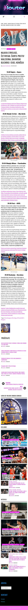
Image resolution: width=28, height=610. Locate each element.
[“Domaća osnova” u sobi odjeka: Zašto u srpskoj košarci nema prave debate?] (14, 438)
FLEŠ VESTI (12, 512)
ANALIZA (10, 489)
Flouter (3, 346)
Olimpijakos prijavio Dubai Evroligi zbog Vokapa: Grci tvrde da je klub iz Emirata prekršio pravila (13, 372)
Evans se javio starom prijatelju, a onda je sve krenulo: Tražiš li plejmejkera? (17, 568)
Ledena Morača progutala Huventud (14, 383)
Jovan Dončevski (6, 66)
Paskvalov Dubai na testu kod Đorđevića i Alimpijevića (11, 359)
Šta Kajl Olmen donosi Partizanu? (11, 459)
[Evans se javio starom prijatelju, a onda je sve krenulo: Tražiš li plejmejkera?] (4, 566)
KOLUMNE (11, 439)
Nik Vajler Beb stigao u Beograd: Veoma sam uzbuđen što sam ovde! (13, 343)
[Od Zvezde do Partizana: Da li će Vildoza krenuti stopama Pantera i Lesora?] (4, 483)
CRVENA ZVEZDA (5, 439)
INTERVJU (17, 512)
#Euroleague (7, 318)
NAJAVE (13, 49)
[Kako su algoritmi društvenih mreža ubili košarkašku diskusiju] (14, 472)
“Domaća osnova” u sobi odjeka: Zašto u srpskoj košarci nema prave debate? (14, 441)
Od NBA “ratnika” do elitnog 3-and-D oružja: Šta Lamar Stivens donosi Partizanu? (18, 492)
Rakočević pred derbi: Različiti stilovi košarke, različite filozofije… (13, 388)
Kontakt (3, 599)
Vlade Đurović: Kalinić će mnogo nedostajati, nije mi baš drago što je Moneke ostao (13, 514)
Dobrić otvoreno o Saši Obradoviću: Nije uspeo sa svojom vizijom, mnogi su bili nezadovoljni (14, 531)
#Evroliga (14, 318)
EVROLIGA (9, 49)
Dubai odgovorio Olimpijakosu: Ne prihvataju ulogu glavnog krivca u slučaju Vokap (13, 351)
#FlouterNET (20, 318)
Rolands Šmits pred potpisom (8, 366)
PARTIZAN (16, 439)
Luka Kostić (6, 444)
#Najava (3, 319)
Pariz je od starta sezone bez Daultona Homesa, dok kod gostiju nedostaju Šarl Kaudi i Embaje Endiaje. (14, 249)
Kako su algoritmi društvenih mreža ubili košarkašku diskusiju (13, 475)
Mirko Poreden (12, 487)
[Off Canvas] (3, 16)
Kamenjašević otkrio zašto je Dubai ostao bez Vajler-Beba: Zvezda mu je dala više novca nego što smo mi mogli (17, 559)
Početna (3, 601)
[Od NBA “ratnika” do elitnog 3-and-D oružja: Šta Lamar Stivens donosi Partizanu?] (4, 491)
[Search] (24, 16)
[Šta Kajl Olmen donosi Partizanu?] (14, 455)
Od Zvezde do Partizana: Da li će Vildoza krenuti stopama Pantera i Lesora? (17, 484)
